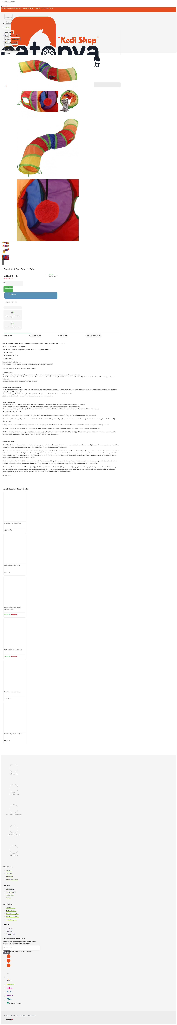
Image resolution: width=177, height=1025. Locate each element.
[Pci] (9, 999)
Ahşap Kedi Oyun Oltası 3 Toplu (12, 523)
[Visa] (7, 972)
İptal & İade (63, 336)
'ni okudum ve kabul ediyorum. (18, 951)
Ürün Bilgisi (8, 336)
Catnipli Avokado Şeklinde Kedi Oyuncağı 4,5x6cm (12, 608)
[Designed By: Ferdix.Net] (9, 1020)
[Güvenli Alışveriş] (14, 1003)
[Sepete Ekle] (5, 530)
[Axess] (9, 980)
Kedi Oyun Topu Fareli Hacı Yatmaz (13, 734)
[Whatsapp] (8, 965)
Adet (5, 282)
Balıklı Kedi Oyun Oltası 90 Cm (12, 565)
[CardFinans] (10, 992)
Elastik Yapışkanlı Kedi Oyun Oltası (13, 649)
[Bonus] (10, 984)
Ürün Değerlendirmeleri (93, 336)
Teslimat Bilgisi (36, 336)
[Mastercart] (7, 976)
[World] (10, 996)
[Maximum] (10, 988)
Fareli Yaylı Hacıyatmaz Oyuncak (12, 692)
